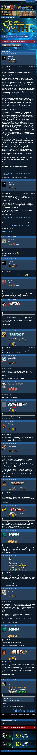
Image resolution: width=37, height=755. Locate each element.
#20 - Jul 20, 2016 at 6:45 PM (9, 679)
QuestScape (15, 177)
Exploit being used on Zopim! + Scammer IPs (22, 714)
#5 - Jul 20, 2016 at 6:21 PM (9, 278)
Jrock (10, 591)
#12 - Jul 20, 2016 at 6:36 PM (9, 443)
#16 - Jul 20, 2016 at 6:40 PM (9, 555)
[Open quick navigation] (35, 36)
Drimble (12, 645)
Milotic (10, 281)
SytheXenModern (6, 750)
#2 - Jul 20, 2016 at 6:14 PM (9, 180)
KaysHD (4, 645)
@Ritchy (4, 469)
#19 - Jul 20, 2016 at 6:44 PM (9, 648)
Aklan (10, 424)
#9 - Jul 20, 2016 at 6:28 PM (9, 381)
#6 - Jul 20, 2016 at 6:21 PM (9, 299)
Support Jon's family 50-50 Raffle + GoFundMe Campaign (18, 226)
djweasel (4, 706)
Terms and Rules (33, 753)
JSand (10, 261)
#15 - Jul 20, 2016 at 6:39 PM (9, 530)
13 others (18, 645)
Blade (3, 585)
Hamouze (12, 446)
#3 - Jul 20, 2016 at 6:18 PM (9, 236)
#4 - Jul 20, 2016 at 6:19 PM (9, 258)
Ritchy (10, 56)
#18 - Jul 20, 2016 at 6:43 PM (9, 625)
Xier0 (3, 177)
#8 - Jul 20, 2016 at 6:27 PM (9, 355)
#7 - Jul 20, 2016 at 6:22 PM (9, 330)
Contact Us (29, 750)
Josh (3, 502)
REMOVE (6, 714)
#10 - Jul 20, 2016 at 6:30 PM (9, 400)
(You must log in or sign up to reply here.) (11, 709)
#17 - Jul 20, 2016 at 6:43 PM (9, 588)
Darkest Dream (10, 622)
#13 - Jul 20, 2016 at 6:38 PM (9, 479)
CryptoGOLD (8, 177)
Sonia (3, 234)
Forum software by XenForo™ (7, 753)
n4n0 (10, 683)
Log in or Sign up (30, 1)
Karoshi (13, 706)
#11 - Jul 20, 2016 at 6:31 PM (9, 421)
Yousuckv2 (12, 240)
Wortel (8, 645)
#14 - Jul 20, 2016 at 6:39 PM (9, 505)
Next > (33, 48)
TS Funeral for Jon (7, 231)
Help (34, 750)
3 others (22, 177)
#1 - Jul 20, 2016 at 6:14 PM (9, 53)
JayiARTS (12, 358)
